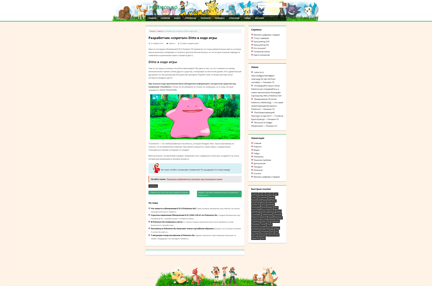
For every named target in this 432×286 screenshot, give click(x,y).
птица (269, 225)
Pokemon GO (163, 7)
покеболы (278, 218)
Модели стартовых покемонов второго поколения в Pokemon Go (218, 193)
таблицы (276, 228)
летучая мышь (267, 208)
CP (263, 194)
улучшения (265, 231)
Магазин (259, 18)
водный (271, 197)
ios (272, 194)
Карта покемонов (262, 55)
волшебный (256, 201)
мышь (278, 211)
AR (260, 194)
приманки (275, 221)
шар (276, 231)
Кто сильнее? (260, 48)
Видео (177, 18)
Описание (234, 18)
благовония (262, 197)
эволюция (262, 235)
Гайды (247, 18)
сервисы (268, 228)
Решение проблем (262, 160)
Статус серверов (261, 38)
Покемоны (190, 18)
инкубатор (256, 204)
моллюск (263, 211)
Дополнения (260, 163)
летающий (256, 208)
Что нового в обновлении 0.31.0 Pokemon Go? (173, 208)
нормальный (267, 214)
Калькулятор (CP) (261, 41)
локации (255, 211)
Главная (152, 18)
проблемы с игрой (259, 225)
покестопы (265, 221)
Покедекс (220, 18)
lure (276, 194)
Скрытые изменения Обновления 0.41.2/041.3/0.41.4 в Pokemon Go (184, 215)
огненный (277, 214)
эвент (254, 235)
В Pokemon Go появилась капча (166, 222)
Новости (165, 18)
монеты (272, 211)
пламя (270, 218)
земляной (266, 201)
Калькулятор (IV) (261, 45)
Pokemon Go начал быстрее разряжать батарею (169, 192)
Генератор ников (262, 51)
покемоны (153, 186)
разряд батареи (257, 228)
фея (272, 231)
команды (270, 204)
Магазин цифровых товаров (267, 34)
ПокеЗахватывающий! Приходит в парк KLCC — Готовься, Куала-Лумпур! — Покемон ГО (267, 116)
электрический (273, 235)
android (255, 194)
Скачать (257, 173)
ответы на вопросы (259, 218)
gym (267, 194)
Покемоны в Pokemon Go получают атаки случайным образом (182, 228)
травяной (255, 231)
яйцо (263, 238)
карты (263, 204)
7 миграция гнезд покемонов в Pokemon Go (173, 235)
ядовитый (256, 238)
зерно (274, 201)
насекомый (256, 214)
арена (254, 197)
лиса (276, 208)
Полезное (206, 18)
